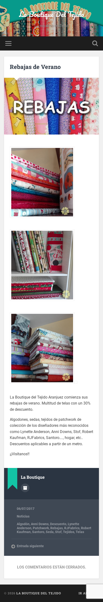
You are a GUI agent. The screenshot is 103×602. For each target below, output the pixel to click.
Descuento (58, 524)
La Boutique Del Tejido (51, 14)
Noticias (23, 516)
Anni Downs (40, 524)
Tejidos (68, 532)
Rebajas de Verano (35, 67)
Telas (80, 532)
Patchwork (41, 528)
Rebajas (56, 528)
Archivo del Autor (25, 488)
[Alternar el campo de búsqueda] (95, 43)
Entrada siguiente (30, 546)
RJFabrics (72, 528)
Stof (58, 532)
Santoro (38, 532)
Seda (50, 532)
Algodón (23, 524)
